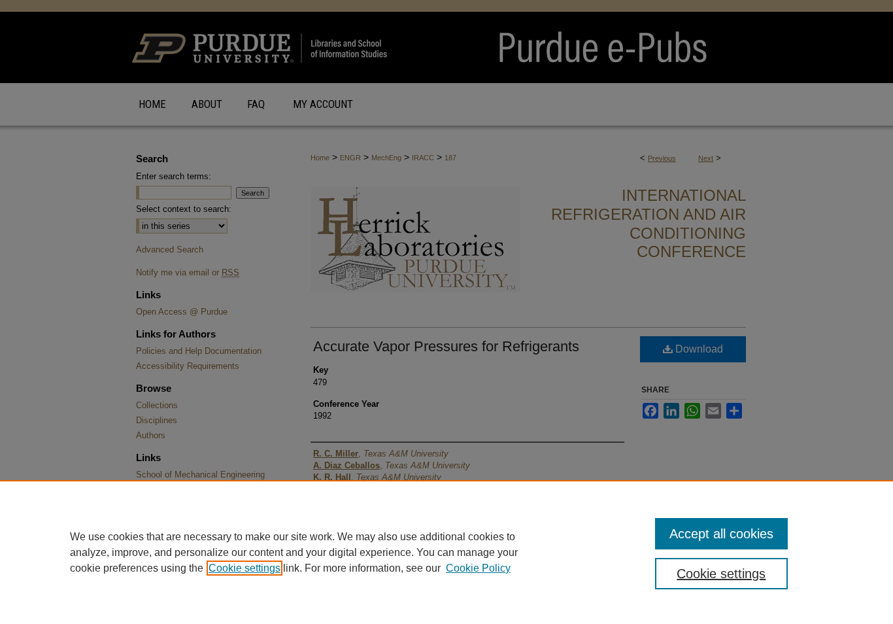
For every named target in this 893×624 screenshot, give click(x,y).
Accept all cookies (721, 534)
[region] (446, 552)
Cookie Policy (478, 568)
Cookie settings (244, 568)
